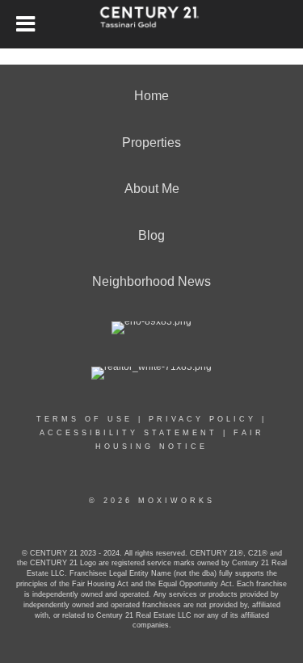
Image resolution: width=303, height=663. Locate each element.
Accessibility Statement (128, 433)
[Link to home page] (151, 24)
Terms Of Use (84, 419)
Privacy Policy (202, 419)
